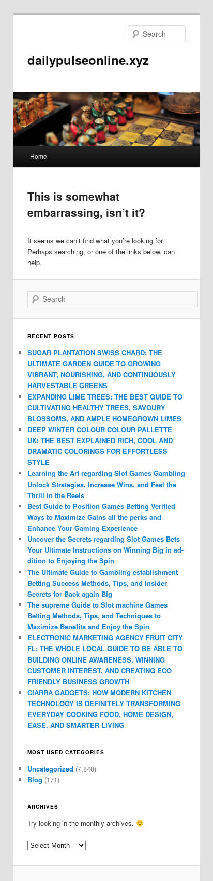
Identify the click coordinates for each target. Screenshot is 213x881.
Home (38, 156)
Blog (34, 779)
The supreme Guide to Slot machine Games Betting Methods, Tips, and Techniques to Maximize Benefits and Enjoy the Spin (97, 615)
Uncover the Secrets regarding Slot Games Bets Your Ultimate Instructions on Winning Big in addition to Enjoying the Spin (105, 550)
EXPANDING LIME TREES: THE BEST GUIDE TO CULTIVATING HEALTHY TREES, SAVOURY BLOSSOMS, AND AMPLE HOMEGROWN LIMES (104, 407)
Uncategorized (50, 769)
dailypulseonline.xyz (88, 59)
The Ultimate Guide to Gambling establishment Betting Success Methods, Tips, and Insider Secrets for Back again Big (102, 583)
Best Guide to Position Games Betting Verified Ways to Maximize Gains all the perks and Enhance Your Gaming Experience (101, 517)
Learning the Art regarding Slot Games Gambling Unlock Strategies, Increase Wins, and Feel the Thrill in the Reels (106, 484)
